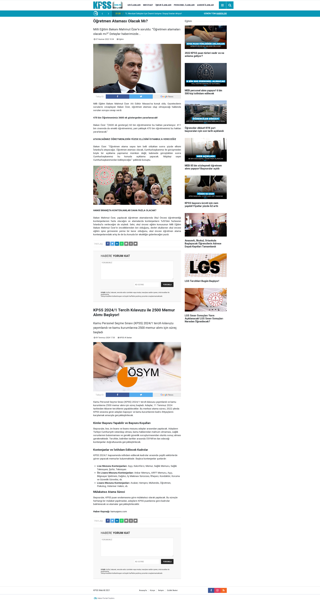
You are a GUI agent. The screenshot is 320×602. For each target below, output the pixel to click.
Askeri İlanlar (205, 5)
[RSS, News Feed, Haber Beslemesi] (223, 590)
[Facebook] (108, 244)
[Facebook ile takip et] (117, 96)
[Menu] (222, 5)
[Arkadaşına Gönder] (126, 244)
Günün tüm (215, 13)
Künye (152, 590)
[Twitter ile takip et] (141, 96)
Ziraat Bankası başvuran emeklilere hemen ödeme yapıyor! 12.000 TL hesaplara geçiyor (155, 13)
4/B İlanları (134, 5)
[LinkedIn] (117, 244)
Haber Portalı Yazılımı (106, 598)
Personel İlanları (184, 5)
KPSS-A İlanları (126, 338)
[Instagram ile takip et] (217, 590)
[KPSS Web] (107, 5)
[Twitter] (112, 244)
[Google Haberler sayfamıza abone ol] (167, 96)
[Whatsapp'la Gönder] (122, 244)
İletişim (161, 590)
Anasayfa (143, 590)
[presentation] (102, 13)
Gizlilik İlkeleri (172, 590)
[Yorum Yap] (136, 244)
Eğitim (121, 39)
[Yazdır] (131, 244)
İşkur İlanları (163, 5)
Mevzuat (148, 5)
